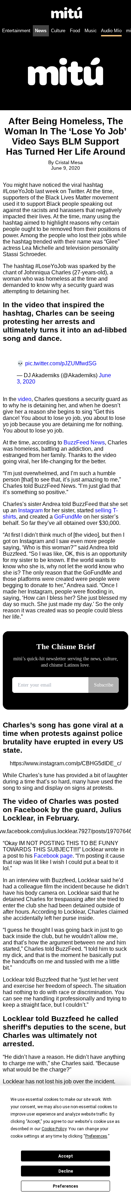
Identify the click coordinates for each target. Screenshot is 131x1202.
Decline (65, 1171)
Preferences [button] (96, 1136)
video (24, 399)
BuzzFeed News (84, 442)
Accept (65, 1156)
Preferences (65, 1186)
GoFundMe (68, 517)
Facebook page (52, 856)
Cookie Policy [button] (54, 1128)
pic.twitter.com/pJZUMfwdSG (60, 363)
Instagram (30, 510)
